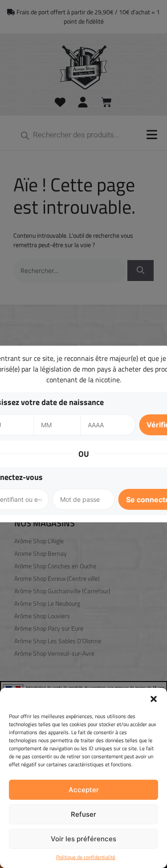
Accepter (84, 789)
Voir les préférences (83, 839)
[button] (153, 698)
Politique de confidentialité (85, 857)
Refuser (83, 814)
